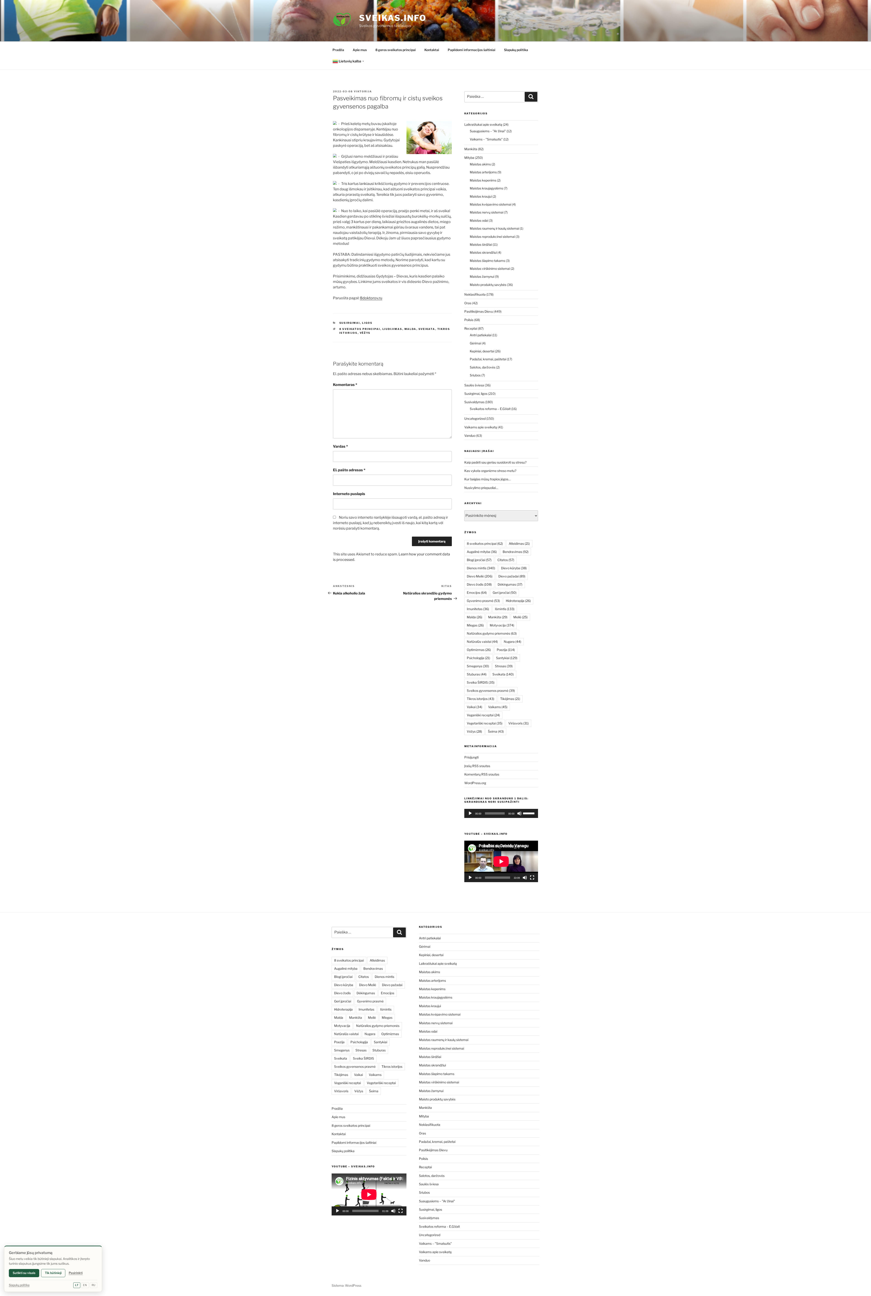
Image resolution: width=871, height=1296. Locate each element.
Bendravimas (515, 552)
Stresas (504, 666)
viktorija (363, 91)
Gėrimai (475, 343)
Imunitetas (478, 609)
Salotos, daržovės (482, 367)
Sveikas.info (392, 18)
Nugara (512, 641)
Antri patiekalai (481, 335)
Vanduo (469, 435)
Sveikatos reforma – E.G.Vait (490, 409)
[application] (501, 813)
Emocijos (477, 592)
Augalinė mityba (482, 552)
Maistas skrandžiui (483, 252)
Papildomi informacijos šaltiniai (471, 50)
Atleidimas (519, 543)
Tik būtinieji (53, 1273)
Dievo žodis (479, 584)
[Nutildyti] (519, 813)
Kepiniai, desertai (482, 351)
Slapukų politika (516, 50)
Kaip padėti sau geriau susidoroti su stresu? (495, 462)
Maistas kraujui (481, 196)
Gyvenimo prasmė (483, 601)
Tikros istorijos (480, 699)
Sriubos (475, 375)
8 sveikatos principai (359, 329)
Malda (410, 329)
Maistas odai (479, 220)
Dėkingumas (510, 584)
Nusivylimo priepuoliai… (481, 488)
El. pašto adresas (349, 470)
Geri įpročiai (504, 592)
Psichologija (478, 658)
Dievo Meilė (479, 576)
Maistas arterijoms (483, 172)
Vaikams (497, 707)
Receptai (470, 328)
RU (93, 1285)
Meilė (520, 617)
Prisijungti (471, 757)
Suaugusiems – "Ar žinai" (488, 131)
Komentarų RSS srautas (481, 774)
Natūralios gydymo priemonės (492, 633)
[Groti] (470, 813)
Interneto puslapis (349, 494)
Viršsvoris (518, 723)
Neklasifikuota (475, 294)
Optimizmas (479, 650)
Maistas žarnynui (482, 276)
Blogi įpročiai (479, 560)
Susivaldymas (474, 402)
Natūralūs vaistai (482, 641)
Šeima (496, 731)
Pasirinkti (76, 1273)
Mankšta (470, 149)
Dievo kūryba (514, 568)
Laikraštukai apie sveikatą (483, 124)
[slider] (529, 813)
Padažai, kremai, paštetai (488, 359)
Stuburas (477, 674)
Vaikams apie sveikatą (480, 427)
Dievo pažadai (511, 576)
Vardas (340, 446)
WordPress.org (475, 783)
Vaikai (474, 707)
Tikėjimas (510, 699)
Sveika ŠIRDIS (480, 682)
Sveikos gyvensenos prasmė (491, 690)
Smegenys (478, 666)
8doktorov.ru (371, 298)
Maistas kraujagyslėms (486, 188)
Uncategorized (475, 418)
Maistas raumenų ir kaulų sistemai (494, 228)
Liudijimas (392, 329)
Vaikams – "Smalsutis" (486, 139)
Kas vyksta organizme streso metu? (490, 471)
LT (76, 1285)
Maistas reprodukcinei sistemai (492, 236)
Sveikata (426, 329)
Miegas (475, 625)
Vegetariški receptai (484, 723)
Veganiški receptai (483, 715)
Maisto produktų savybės (488, 285)
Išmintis (504, 609)
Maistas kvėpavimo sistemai (490, 204)
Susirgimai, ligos (356, 322)
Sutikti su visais (24, 1273)
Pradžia (338, 50)
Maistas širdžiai (481, 244)
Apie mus (360, 50)
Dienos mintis (481, 568)
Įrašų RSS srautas (477, 766)
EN (85, 1285)
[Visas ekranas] (532, 877)
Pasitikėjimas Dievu (478, 311)
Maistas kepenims (483, 180)
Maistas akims (480, 164)
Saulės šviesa (474, 385)
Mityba (469, 158)
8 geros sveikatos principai (395, 50)
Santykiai (506, 658)
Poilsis (468, 320)
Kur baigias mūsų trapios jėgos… (487, 479)
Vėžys (365, 332)
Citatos (505, 560)
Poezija (506, 650)
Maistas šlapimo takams (487, 261)
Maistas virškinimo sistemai (490, 268)
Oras (467, 303)
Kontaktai (431, 50)
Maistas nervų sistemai (486, 212)
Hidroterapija (518, 601)
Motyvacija (502, 625)
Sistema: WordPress (346, 1285)
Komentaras (345, 385)
